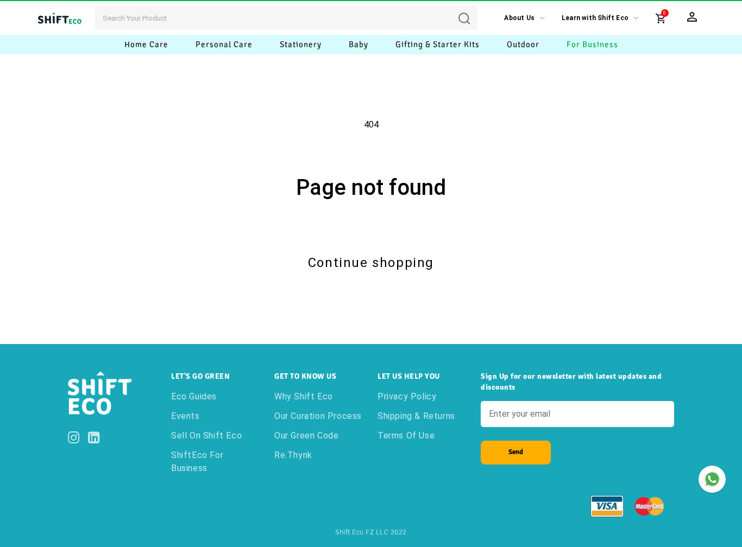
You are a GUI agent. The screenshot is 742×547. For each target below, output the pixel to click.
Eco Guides (194, 396)
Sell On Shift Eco (206, 435)
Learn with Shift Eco (595, 18)
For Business (592, 44)
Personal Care (224, 44)
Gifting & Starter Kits (437, 44)
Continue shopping (371, 262)
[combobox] (286, 18)
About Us (519, 18)
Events (185, 416)
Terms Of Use (406, 435)
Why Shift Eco (303, 396)
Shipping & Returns (416, 416)
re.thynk (293, 455)
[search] (472, 10)
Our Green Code (306, 435)
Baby (358, 44)
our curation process (318, 416)
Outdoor (523, 44)
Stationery (301, 44)
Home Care (146, 44)
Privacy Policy (407, 396)
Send (515, 452)
